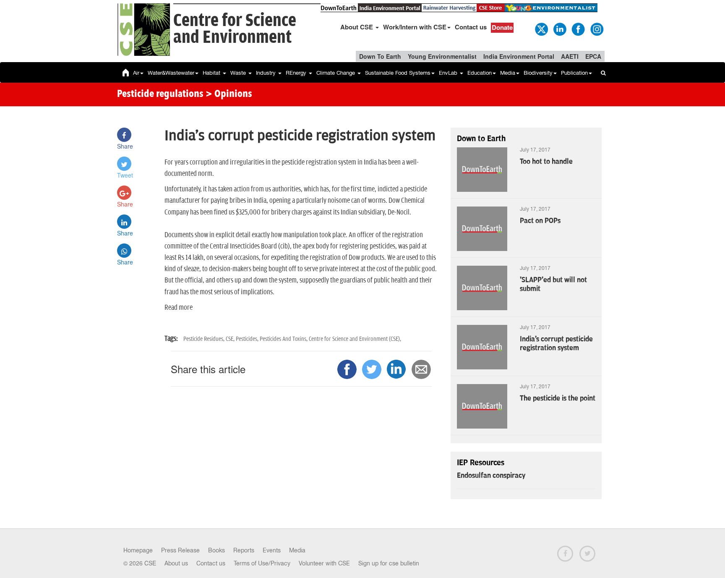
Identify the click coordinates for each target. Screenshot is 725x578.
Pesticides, (248, 339)
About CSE (357, 26)
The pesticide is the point (557, 398)
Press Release (180, 550)
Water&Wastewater (171, 73)
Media (507, 73)
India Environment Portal (518, 56)
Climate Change (336, 73)
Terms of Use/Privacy (262, 563)
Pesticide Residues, (204, 339)
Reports (243, 550)
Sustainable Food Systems (397, 73)
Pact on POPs (540, 221)
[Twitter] (541, 28)
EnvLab (449, 73)
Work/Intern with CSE (414, 26)
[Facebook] (577, 28)
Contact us (471, 26)
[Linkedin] (559, 28)
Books (216, 550)
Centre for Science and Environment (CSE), (355, 339)
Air (136, 73)
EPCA (593, 56)
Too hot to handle (546, 161)
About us (176, 563)
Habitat (212, 73)
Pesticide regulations (160, 94)
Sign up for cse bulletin (388, 563)
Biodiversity (538, 73)
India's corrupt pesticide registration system (556, 343)
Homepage (138, 550)
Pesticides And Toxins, (284, 339)
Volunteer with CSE (324, 563)
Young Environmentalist (442, 56)
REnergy (297, 73)
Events (272, 550)
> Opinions (229, 94)
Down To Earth (380, 56)
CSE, (231, 339)
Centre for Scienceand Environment (234, 29)
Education (479, 73)
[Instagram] (596, 28)
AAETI (570, 56)
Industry (266, 73)
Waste (239, 73)
